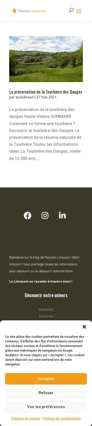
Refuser (46, 392)
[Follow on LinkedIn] (62, 215)
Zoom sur (46, 316)
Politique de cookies (25, 418)
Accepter (46, 378)
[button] (84, 326)
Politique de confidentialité (62, 418)
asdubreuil (25, 97)
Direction (46, 309)
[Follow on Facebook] (27, 215)
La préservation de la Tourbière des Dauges (45, 92)
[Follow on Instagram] (45, 215)
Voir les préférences (46, 407)
